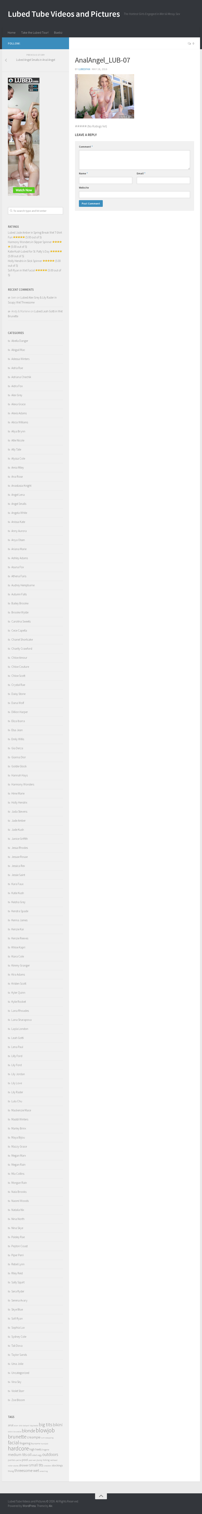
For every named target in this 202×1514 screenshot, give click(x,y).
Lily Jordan (18, 1074)
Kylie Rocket (18, 1001)
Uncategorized (20, 1373)
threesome (23, 1470)
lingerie (45, 1449)
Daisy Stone (18, 694)
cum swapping (47, 1437)
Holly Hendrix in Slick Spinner (25, 261)
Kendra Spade (19, 911)
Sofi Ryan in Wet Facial (21, 270)
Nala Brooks (18, 1192)
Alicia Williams (19, 422)
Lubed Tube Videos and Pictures (64, 14)
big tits (45, 1425)
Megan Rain (18, 1164)
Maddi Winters (19, 1119)
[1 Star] (76, 126)
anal (10, 1425)
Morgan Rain (19, 1183)
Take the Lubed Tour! (35, 32)
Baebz (58, 32)
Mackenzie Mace (21, 1110)
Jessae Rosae (19, 857)
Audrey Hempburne (23, 585)
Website (84, 187)
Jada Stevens (19, 811)
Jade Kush (17, 829)
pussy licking (43, 1460)
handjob (44, 1443)
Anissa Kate (18, 522)
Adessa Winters (20, 359)
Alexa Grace (18, 404)
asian (16, 1425)
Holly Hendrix (19, 802)
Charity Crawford (21, 648)
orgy (39, 1455)
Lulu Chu (16, 1101)
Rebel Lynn (17, 1264)
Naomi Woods (20, 1201)
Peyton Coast (19, 1246)
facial (13, 1442)
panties (11, 1460)
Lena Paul (17, 1047)
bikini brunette (14, 1431)
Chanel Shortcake (22, 639)
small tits (36, 1465)
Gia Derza (17, 748)
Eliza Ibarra (18, 721)
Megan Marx (18, 1155)
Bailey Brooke (19, 603)
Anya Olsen (18, 540)
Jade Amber (18, 820)
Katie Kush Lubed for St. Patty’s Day (29, 251)
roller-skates (13, 1465)
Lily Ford (16, 1065)
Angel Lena (18, 495)
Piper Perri (17, 1255)
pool (25, 1460)
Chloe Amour (19, 657)
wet (36, 1470)
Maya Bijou (18, 1137)
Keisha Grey (18, 902)
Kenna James (19, 920)
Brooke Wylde (19, 612)
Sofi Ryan (17, 1318)
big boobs (34, 1425)
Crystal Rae (18, 685)
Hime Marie (17, 793)
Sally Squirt (17, 1282)
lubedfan (84, 69)
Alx (50, 1506)
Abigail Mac (18, 350)
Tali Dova (16, 1346)
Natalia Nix (17, 1210)
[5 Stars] (85, 126)
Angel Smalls (18, 504)
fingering (25, 1443)
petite (18, 1460)
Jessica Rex (18, 866)
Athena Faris (18, 576)
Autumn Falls (19, 594)
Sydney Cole (18, 1336)
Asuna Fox (17, 567)
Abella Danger (19, 341)
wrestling (44, 1471)
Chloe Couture (20, 667)
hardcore (18, 1448)
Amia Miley (17, 467)
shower (24, 1465)
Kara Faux (17, 884)
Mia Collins (17, 1174)
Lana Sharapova (21, 1020)
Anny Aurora (19, 531)
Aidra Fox (17, 386)
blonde (28, 1431)
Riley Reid (17, 1273)
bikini (58, 1424)
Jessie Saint (18, 875)
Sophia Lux (18, 1327)
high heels (35, 1449)
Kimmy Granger (20, 965)
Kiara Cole (17, 956)
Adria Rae (17, 368)
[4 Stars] (83, 126)
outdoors (50, 1454)
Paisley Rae (18, 1237)
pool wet (32, 1460)
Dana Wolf (17, 703)
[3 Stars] (81, 126)
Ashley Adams (19, 558)
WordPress (29, 1506)
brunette (17, 1436)
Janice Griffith (19, 839)
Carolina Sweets (21, 621)
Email (141, 173)
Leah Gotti (17, 1038)
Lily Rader (17, 1092)
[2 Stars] (78, 126)
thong (11, 1471)
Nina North (17, 1219)
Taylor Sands (19, 1355)
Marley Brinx (18, 1128)
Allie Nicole (17, 440)
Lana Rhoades (20, 1011)
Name (83, 173)
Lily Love (16, 1083)
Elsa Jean (17, 730)
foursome (35, 1443)
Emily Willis (17, 739)
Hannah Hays (19, 775)
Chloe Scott (18, 676)
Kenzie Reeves (19, 938)
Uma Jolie (17, 1364)
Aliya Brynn (18, 431)
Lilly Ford (16, 1056)
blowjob (45, 1430)
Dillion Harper (19, 712)
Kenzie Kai (17, 929)
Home (12, 32)
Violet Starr (17, 1391)
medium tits (17, 1454)
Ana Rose (17, 476)
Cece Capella (19, 630)
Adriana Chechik (21, 377)
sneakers (47, 1465)
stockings (57, 1465)
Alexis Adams (19, 413)
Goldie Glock (19, 766)
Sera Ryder (17, 1291)
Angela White (19, 513)
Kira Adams (18, 974)
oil (29, 1454)
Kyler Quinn (18, 992)
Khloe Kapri (18, 947)
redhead (53, 1460)
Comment (86, 146)
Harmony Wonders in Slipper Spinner (30, 242)
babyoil (26, 1425)
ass (20, 1425)
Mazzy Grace (19, 1146)
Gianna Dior (18, 757)
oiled (34, 1455)
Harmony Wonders (22, 784)
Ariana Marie (18, 549)
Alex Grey (16, 395)
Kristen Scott (18, 983)
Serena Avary (19, 1300)
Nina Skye (17, 1228)
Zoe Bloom (18, 1400)
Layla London (19, 1029)
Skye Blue (17, 1309)
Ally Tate (16, 449)
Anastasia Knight (21, 485)
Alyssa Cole (18, 458)
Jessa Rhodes (19, 848)
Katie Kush (17, 893)
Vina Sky (16, 1382)
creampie (33, 1437)
